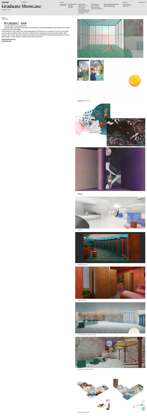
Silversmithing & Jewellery (83, 12)
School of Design (81, 4)
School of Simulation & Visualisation (111, 4)
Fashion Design (81, 6)
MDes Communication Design (84, 9)
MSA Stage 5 (70, 7)
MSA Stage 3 (70, 5)
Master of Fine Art (94, 6)
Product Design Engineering (83, 10)
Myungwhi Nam (15, 23)
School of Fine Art (94, 4)
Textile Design (81, 13)
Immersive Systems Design (109, 5)
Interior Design (81, 8)
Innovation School (63, 4)
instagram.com (6, 41)
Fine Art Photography (95, 5)
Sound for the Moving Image (109, 6)
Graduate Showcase (21, 6)
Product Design (63, 5)
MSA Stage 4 (70, 6)
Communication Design (82, 5)
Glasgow (62, 2)
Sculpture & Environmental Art (97, 8)
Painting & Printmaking (95, 7)
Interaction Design (82, 7)
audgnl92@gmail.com (9, 39)
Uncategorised (142, 2)
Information (24, 2)
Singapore (125, 2)
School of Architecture (72, 4)
